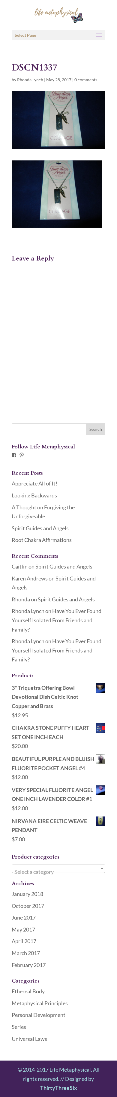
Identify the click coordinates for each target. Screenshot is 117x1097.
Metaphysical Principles (40, 1003)
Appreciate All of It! (34, 483)
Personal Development (38, 1015)
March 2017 (26, 953)
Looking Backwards (34, 495)
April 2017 (24, 941)
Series (19, 1027)
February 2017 (29, 965)
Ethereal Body (28, 991)
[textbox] (58, 872)
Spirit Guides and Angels (40, 528)
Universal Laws (29, 1038)
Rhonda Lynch (30, 79)
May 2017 (23, 929)
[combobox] (58, 869)
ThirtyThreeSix (58, 1087)
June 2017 (24, 917)
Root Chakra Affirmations (42, 540)
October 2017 (28, 906)
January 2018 (27, 894)
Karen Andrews (30, 578)
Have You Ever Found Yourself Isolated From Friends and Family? (56, 620)
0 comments (85, 79)
